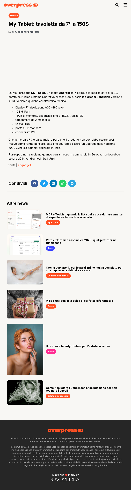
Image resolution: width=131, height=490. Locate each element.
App (50, 222)
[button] (117, 5)
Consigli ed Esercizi (58, 275)
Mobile (14, 15)
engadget (24, 165)
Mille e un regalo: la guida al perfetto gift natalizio (79, 300)
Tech (56, 222)
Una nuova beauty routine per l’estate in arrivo (78, 346)
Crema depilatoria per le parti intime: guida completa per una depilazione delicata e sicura (84, 269)
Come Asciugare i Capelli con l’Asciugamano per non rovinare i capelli (81, 389)
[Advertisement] (65, 61)
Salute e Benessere (58, 396)
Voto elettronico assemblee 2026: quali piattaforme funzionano (81, 241)
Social (51, 306)
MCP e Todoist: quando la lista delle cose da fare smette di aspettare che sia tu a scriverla (84, 216)
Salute (51, 351)
